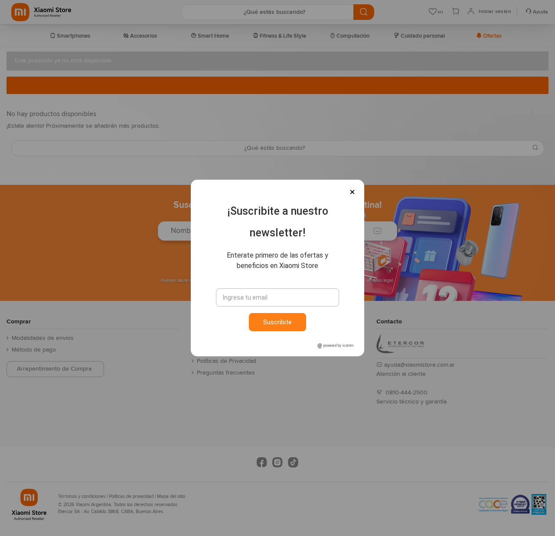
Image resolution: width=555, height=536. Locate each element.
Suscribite (277, 322)
